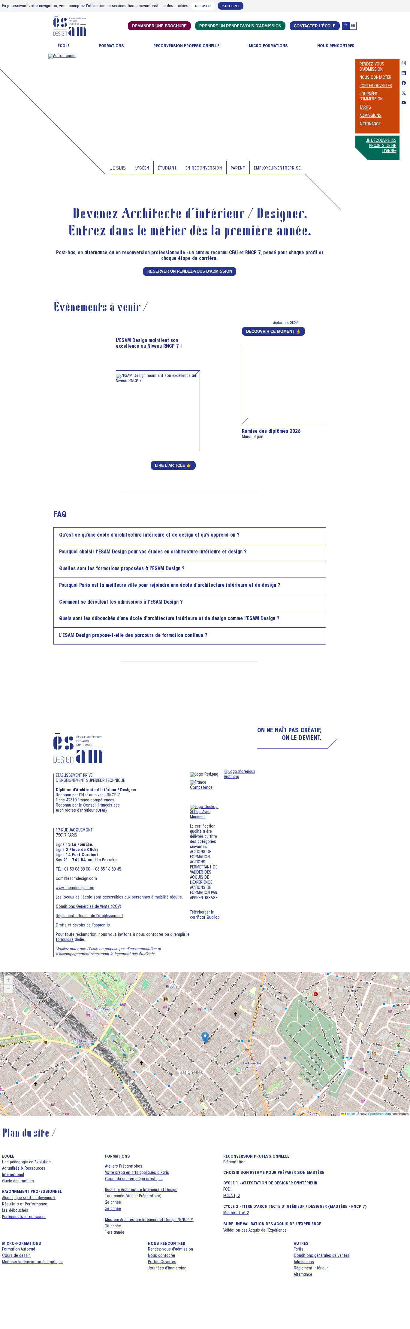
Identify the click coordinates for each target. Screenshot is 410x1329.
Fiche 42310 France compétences (85, 800)
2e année (113, 1203)
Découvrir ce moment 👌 (273, 331)
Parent (238, 169)
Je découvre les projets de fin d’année (381, 146)
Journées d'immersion (167, 1268)
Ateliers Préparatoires (123, 1167)
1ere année (114, 1233)
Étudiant (167, 169)
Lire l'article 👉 (173, 465)
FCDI (227, 1190)
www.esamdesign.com (75, 888)
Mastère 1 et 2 (236, 1213)
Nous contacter (375, 78)
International (13, 1175)
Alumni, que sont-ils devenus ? (29, 1198)
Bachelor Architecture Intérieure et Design (141, 1190)
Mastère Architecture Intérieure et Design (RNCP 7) (149, 1220)
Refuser (203, 6)
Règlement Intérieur (311, 1268)
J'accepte (231, 6)
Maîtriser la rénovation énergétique (32, 1262)
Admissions (370, 116)
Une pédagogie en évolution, (27, 1162)
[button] (205, 1038)
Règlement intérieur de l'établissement (89, 916)
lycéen (142, 169)
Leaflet (349, 1113)
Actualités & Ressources (23, 1169)
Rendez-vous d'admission (170, 1250)
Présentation (234, 1162)
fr (345, 26)
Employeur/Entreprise (277, 169)
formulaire (65, 940)
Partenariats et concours (24, 1217)
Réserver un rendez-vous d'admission (189, 271)
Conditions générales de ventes (321, 1256)
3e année (113, 1209)
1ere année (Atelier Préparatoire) (133, 1196)
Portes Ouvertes (376, 86)
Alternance (370, 124)
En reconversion (203, 169)
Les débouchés (15, 1211)
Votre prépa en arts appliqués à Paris (137, 1173)
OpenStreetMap (379, 1113)
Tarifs (365, 108)
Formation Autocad (18, 1250)
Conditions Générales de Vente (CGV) (88, 907)
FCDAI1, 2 (231, 1196)
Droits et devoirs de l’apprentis (83, 925)
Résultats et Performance (24, 1204)
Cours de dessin (16, 1256)
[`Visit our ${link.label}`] (404, 64)
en (353, 26)
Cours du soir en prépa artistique (134, 1179)
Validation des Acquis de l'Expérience (255, 1231)
